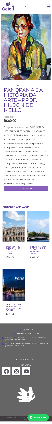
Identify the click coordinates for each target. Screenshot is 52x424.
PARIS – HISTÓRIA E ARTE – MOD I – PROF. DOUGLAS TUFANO (13, 307)
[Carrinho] (25, 6)
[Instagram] (16, 371)
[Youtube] (26, 371)
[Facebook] (6, 371)
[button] (49, 6)
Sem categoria (12, 86)
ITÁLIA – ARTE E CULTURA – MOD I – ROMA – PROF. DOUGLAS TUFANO (14, 249)
